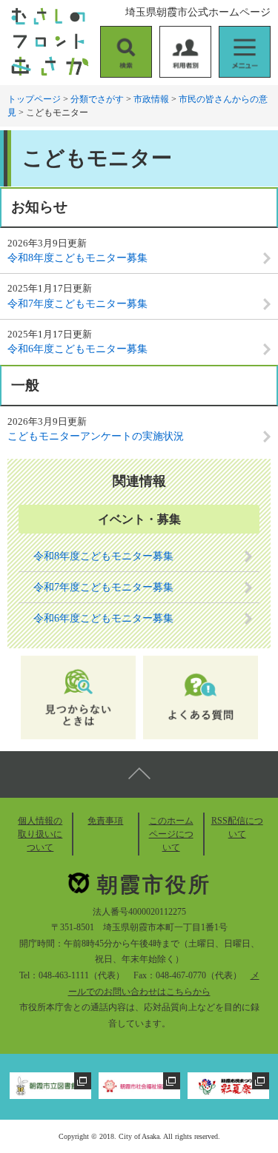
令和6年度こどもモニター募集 (77, 348)
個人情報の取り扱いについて (40, 834)
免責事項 (105, 821)
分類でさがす (97, 99)
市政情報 (151, 99)
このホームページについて (171, 834)
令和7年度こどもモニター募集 (77, 303)
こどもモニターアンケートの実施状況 (95, 436)
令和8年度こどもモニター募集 (77, 257)
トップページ (34, 99)
